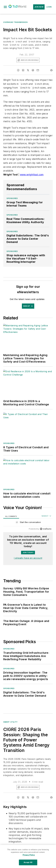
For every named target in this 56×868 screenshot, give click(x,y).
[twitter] (28, 70)
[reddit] (33, 70)
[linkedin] (23, 70)
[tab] (11, 516)
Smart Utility (10, 722)
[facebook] (18, 70)
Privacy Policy (29, 855)
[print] (51, 70)
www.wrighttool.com (32, 174)
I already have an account (28, 558)
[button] (5, 7)
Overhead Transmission (15, 22)
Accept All (28, 862)
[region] (28, 523)
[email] (37, 70)
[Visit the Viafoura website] (45, 529)
